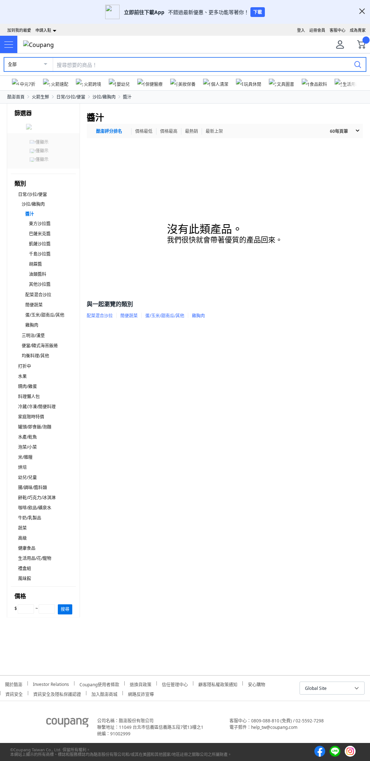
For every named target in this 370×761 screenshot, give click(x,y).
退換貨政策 (140, 684)
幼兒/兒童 (27, 477)
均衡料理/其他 (35, 356)
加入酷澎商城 (104, 693)
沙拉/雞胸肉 (104, 97)
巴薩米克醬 (40, 234)
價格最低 (143, 131)
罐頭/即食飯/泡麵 (34, 427)
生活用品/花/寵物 (34, 558)
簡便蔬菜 (34, 305)
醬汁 (127, 97)
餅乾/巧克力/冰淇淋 (37, 498)
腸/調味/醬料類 (32, 487)
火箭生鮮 (40, 97)
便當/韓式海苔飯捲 (40, 346)
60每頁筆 (339, 131)
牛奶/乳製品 (29, 518)
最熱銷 (191, 131)
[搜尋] (357, 64)
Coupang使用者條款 (99, 684)
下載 (257, 12)
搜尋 (65, 609)
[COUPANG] (67, 724)
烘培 (22, 467)
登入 (301, 30)
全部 (12, 64)
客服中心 (337, 30)
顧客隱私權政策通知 (217, 684)
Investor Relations (51, 683)
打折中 (24, 366)
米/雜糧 (25, 457)
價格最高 (168, 131)
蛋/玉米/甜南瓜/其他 (44, 315)
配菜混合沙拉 (38, 295)
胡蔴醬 (35, 264)
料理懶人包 (29, 396)
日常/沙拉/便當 (70, 97)
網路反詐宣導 (141, 693)
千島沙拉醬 (40, 254)
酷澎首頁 (16, 97)
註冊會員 (317, 30)
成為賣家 (358, 30)
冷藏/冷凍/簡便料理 (37, 407)
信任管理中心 (175, 684)
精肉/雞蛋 (27, 386)
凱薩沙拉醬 (40, 244)
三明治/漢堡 (33, 335)
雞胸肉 (31, 325)
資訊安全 (14, 693)
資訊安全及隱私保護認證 (57, 693)
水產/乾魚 (27, 437)
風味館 (24, 578)
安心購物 (256, 684)
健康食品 (26, 548)
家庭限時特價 (31, 417)
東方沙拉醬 (40, 224)
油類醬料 (37, 274)
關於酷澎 (13, 684)
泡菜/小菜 (27, 447)
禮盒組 (24, 568)
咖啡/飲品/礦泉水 (34, 508)
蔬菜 (22, 528)
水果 (22, 376)
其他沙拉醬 (40, 284)
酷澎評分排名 (109, 131)
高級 (22, 538)
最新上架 (214, 131)
